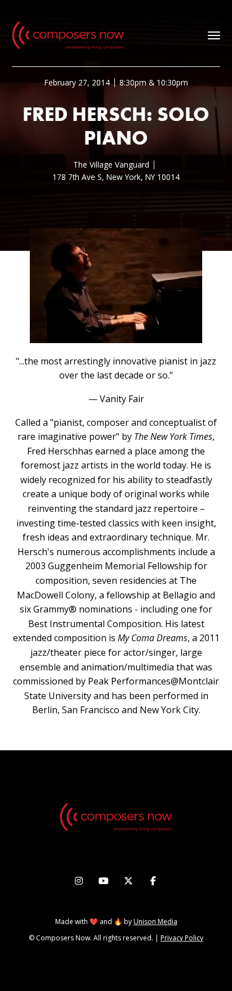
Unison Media (155, 921)
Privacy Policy (181, 938)
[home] (68, 35)
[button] (214, 35)
